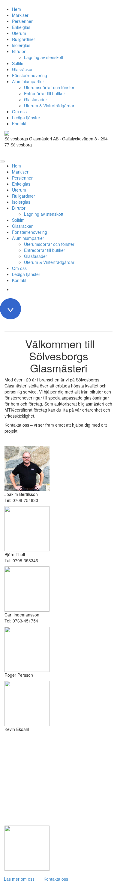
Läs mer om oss (19, 879)
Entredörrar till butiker (44, 93)
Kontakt (19, 124)
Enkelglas (21, 27)
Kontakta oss (56, 879)
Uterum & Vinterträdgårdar (49, 105)
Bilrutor (19, 51)
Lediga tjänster (26, 117)
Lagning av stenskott (43, 57)
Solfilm (18, 63)
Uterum (19, 33)
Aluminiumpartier (28, 81)
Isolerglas (21, 45)
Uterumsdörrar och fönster (49, 87)
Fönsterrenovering (29, 75)
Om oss (19, 111)
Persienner (22, 21)
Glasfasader (35, 99)
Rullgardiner (23, 39)
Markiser (20, 15)
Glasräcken (23, 69)
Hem (16, 9)
